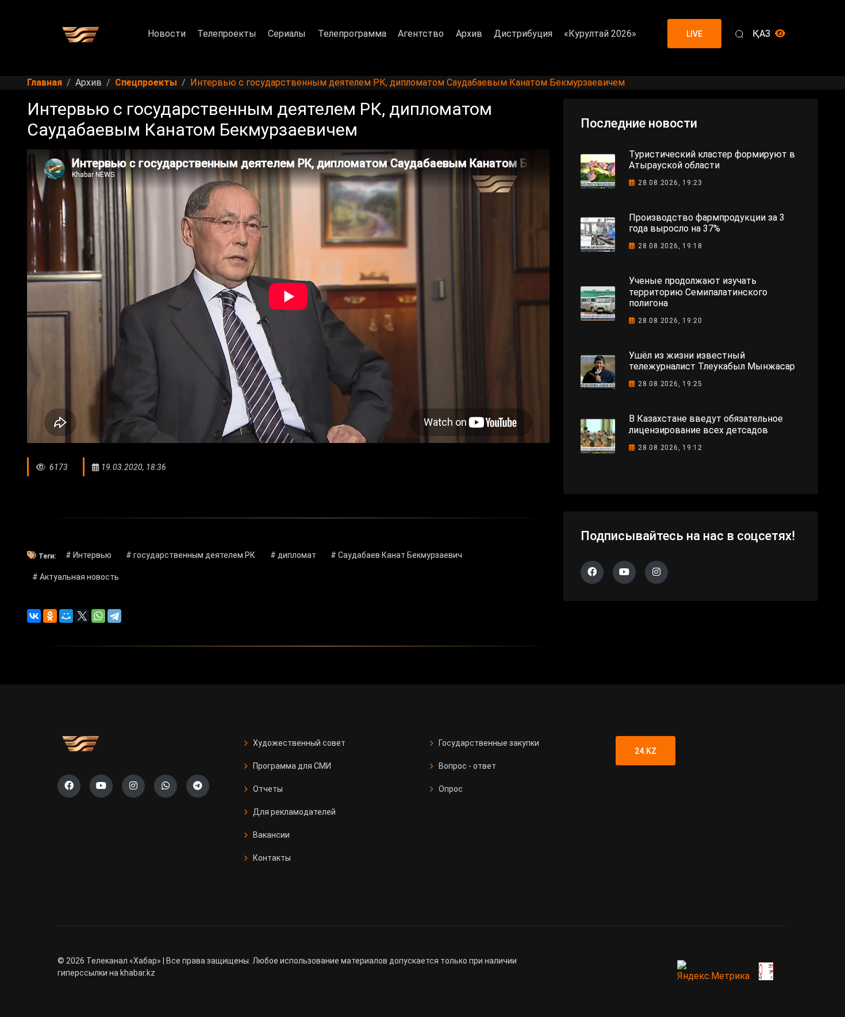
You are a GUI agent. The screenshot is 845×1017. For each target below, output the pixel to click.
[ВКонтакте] (34, 616)
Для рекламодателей (294, 811)
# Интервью (89, 555)
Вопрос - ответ (467, 766)
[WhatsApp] (98, 616)
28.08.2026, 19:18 (670, 246)
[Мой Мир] (66, 616)
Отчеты (268, 788)
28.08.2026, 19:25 (670, 384)
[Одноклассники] (50, 616)
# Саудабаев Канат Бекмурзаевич (396, 555)
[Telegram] (114, 616)
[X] (82, 616)
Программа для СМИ (292, 766)
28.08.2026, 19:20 (670, 321)
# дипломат (293, 555)
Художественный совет (299, 743)
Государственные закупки (489, 743)
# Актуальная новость (75, 576)
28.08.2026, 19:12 (670, 448)
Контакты (272, 857)
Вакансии (271, 834)
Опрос (451, 788)
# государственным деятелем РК (190, 555)
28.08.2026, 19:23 (670, 183)
